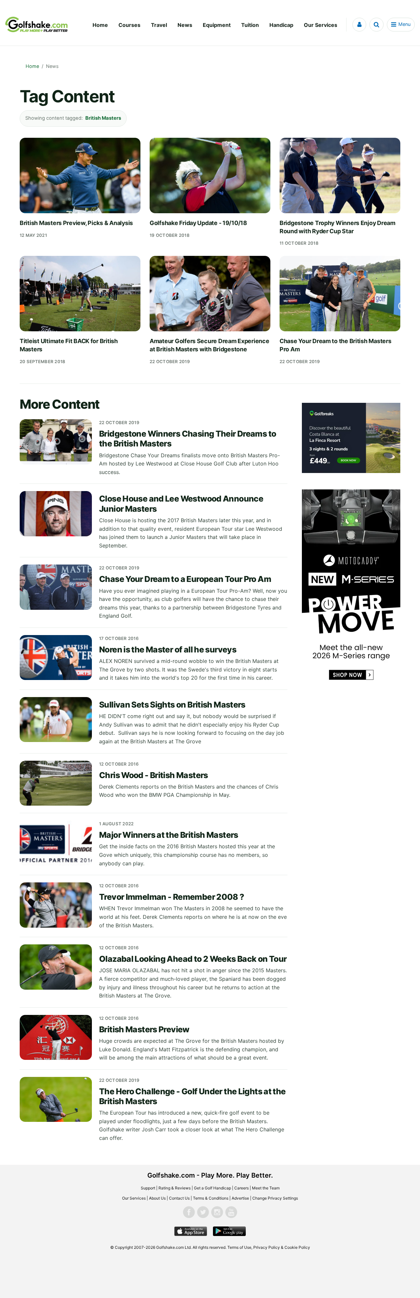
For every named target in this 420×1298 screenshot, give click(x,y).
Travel (159, 25)
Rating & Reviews (174, 1187)
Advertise (240, 1198)
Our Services (320, 25)
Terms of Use (239, 1247)
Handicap (281, 25)
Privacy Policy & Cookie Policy (281, 1247)
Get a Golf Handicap (212, 1187)
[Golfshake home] (36, 24)
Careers (241, 1187)
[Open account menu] (359, 24)
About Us (157, 1198)
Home (100, 25)
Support (148, 1187)
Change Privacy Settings (275, 1198)
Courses (129, 25)
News (185, 25)
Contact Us (179, 1198)
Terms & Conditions (210, 1198)
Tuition (250, 25)
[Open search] (376, 24)
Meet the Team (266, 1187)
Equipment (217, 25)
